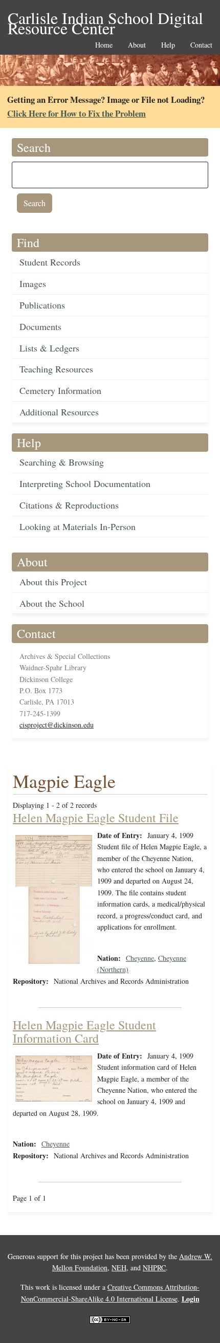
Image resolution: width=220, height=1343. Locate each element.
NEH (119, 1267)
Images (32, 283)
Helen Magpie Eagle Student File (96, 817)
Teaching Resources (56, 369)
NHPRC (154, 1267)
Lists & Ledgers (49, 348)
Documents (40, 326)
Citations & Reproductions (69, 505)
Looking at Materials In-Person (77, 526)
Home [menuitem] (104, 45)
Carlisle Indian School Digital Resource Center (105, 19)
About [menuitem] (137, 45)
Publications (42, 305)
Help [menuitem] (168, 45)
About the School (51, 603)
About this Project (53, 582)
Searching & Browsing (61, 462)
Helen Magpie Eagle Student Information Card (84, 1031)
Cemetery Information (60, 390)
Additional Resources (59, 412)
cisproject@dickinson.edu (56, 725)
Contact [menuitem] (201, 45)
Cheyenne (140, 958)
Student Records (49, 262)
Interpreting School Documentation (84, 483)
